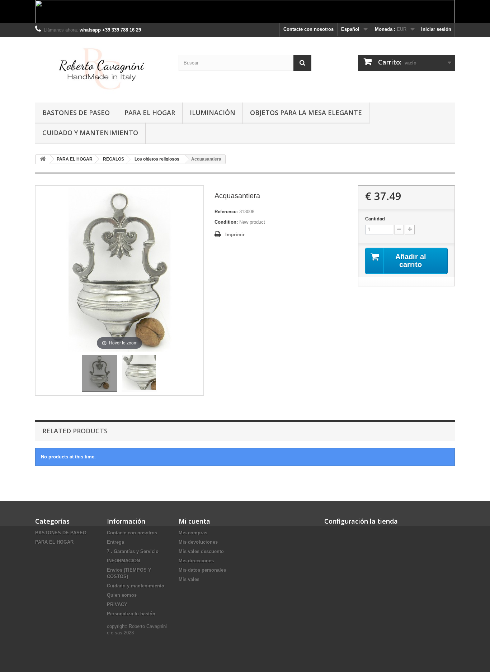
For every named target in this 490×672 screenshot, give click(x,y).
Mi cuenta (194, 521)
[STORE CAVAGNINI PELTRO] (101, 68)
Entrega (115, 542)
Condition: (226, 222)
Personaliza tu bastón (131, 613)
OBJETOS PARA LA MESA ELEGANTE (306, 112)
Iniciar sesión (436, 29)
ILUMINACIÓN (212, 112)
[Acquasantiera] (99, 373)
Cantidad (375, 218)
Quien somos (122, 595)
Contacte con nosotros (308, 29)
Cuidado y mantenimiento (90, 132)
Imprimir (235, 234)
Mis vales (189, 579)
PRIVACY (117, 604)
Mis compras (193, 532)
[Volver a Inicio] (43, 159)
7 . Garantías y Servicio (133, 551)
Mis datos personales (202, 570)
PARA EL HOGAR (149, 112)
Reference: (226, 211)
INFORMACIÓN (123, 560)
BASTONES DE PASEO (76, 112)
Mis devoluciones (198, 542)
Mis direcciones (196, 560)
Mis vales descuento (201, 551)
